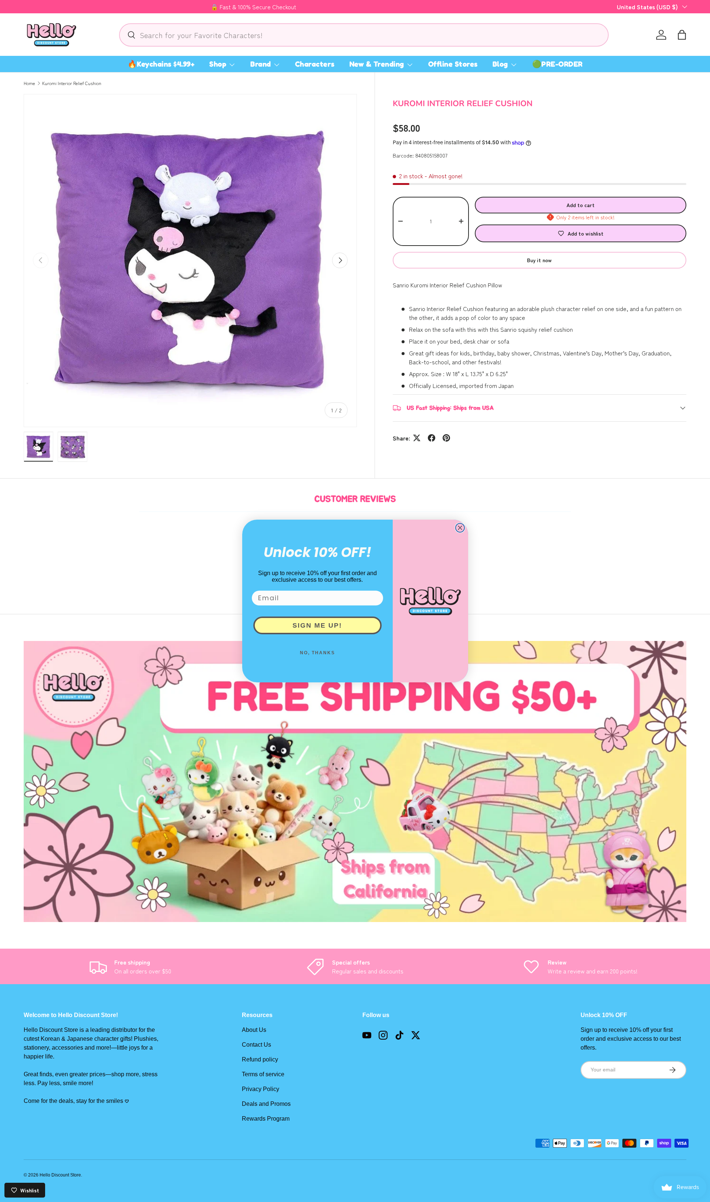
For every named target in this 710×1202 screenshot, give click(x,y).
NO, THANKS (317, 652)
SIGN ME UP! (317, 625)
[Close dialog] (460, 527)
